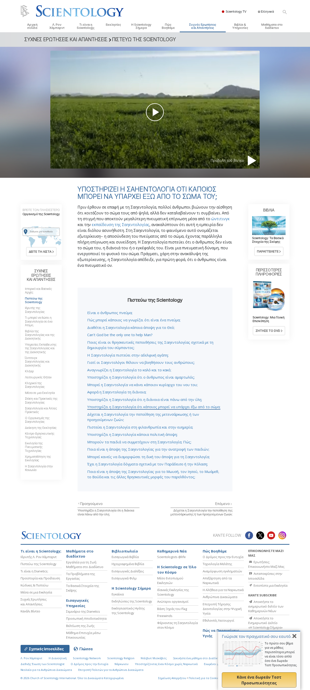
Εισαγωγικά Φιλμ (124, 578)
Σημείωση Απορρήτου (172, 678)
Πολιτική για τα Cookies (204, 678)
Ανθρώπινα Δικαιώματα (220, 597)
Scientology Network (87, 658)
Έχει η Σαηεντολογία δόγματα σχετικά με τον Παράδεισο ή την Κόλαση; (147, 464)
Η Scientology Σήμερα (141, 26)
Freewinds (164, 616)
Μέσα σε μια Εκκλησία (40, 393)
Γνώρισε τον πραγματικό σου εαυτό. (257, 636)
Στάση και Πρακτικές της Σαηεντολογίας (41, 400)
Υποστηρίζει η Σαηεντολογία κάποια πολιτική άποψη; (132, 434)
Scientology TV (236, 11)
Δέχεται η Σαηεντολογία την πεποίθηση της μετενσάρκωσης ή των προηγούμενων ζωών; (201, 512)
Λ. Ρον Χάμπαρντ (56, 26)
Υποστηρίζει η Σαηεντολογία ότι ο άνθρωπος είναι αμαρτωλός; (141, 377)
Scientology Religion (120, 658)
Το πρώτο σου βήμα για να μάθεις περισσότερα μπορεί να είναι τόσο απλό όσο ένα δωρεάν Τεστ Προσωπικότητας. (281, 654)
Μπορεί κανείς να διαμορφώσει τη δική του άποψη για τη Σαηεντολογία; (148, 456)
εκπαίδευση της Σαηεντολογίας (120, 224)
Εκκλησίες (113, 24)
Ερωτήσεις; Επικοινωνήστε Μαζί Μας (266, 564)
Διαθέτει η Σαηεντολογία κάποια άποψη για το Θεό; (131, 327)
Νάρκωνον (121, 664)
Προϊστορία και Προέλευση (40, 578)
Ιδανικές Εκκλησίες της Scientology (173, 592)
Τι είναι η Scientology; (86, 26)
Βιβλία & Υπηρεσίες (240, 26)
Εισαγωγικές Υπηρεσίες (77, 603)
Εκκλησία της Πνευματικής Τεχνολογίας (34, 447)
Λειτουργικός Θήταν (38, 377)
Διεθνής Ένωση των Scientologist (42, 664)
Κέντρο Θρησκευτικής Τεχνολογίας (39, 435)
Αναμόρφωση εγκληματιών (222, 571)
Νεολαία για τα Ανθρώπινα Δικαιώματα (46, 670)
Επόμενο (223, 504)
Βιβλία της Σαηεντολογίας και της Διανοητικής (39, 335)
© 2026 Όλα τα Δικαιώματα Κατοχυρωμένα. (72, 678)
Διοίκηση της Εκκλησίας (40, 428)
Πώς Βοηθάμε (168, 26)
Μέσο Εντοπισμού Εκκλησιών (170, 580)
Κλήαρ (29, 371)
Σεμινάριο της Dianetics (83, 611)
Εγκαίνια (118, 594)
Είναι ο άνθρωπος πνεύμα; (109, 312)
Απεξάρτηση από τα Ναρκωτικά (217, 580)
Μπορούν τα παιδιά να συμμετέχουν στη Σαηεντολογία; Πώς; (139, 441)
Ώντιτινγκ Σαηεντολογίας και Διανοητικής (37, 361)
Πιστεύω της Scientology (34, 300)
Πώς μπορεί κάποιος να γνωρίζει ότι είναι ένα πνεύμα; (133, 319)
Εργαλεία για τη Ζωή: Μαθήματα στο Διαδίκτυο (84, 564)
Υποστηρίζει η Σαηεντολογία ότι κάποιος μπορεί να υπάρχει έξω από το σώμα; (153, 406)
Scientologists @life (171, 557)
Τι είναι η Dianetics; (34, 571)
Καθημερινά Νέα (172, 551)
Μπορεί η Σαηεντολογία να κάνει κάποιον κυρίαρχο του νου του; (142, 384)
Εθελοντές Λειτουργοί (218, 620)
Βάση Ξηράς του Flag (172, 609)
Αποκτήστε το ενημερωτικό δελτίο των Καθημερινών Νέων (265, 606)
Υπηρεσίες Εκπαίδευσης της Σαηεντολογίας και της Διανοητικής (40, 348)
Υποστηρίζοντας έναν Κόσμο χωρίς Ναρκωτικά (166, 664)
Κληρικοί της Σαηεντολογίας (35, 385)
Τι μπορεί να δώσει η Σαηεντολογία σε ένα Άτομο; (38, 321)
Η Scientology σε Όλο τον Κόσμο (176, 570)
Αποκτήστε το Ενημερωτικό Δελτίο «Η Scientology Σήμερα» (265, 623)
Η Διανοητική (58, 658)
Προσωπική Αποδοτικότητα (86, 618)
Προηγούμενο (91, 504)
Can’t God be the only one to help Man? (120, 334)
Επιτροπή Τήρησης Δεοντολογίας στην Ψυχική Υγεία (222, 609)
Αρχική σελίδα (32, 26)
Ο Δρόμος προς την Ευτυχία (223, 557)
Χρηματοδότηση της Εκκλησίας (38, 458)
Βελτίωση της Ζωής (80, 626)
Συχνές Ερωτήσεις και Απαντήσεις (202, 26)
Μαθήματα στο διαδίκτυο (272, 26)
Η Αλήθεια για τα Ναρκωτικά (223, 590)
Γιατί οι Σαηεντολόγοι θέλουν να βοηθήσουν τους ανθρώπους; (141, 362)
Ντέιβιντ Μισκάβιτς (154, 658)
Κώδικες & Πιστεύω (34, 585)
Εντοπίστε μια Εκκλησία (270, 585)
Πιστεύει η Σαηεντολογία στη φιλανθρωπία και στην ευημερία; (140, 427)
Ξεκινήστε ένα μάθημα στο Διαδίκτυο (198, 658)
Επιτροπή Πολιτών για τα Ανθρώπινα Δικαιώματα (110, 670)
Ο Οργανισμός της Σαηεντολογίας (37, 419)
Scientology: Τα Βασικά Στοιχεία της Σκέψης (268, 240)
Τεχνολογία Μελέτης (217, 564)
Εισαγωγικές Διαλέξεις (128, 571)
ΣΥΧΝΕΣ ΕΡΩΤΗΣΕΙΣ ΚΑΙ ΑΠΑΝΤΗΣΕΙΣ (41, 275)
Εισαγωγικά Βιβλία (125, 557)
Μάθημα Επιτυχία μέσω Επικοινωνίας (83, 635)
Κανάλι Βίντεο (30, 611)
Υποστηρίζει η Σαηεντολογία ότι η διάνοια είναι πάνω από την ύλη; (144, 399)
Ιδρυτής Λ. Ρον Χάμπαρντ (39, 557)
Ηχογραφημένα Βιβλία (128, 564)
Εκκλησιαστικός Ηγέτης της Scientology (128, 610)
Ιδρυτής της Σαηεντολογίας (35, 309)
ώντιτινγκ (220, 218)
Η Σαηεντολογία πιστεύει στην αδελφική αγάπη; (128, 355)
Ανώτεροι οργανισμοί (172, 601)
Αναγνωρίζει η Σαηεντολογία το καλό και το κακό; (129, 369)
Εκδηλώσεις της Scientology (132, 601)
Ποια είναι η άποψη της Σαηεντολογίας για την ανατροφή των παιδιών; (148, 449)
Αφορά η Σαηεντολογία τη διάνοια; (116, 392)
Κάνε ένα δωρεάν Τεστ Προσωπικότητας (259, 680)
